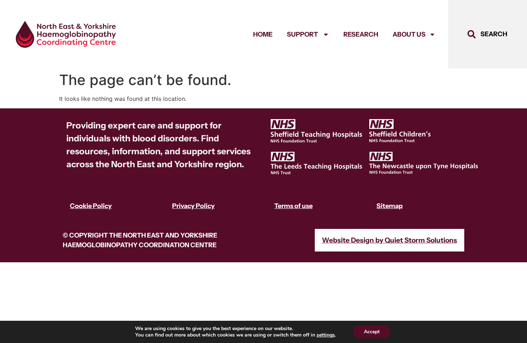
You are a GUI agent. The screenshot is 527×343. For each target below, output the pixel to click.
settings (326, 335)
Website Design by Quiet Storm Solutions (389, 240)
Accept (372, 331)
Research (360, 34)
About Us (409, 34)
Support (303, 34)
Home (262, 34)
